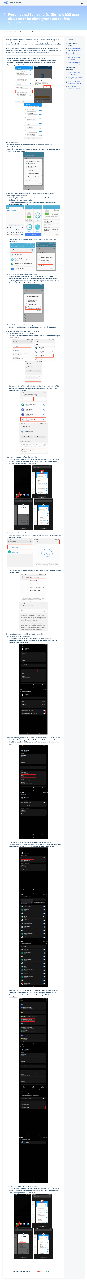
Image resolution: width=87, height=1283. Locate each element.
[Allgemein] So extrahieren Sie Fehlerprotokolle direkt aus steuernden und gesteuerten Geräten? (75, 54)
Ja (48, 1271)
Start (5, 32)
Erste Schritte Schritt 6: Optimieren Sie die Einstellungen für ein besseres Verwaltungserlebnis (74, 73)
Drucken (70, 39)
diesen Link (34, 53)
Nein (39, 1271)
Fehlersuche (34, 32)
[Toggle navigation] (81, 2)
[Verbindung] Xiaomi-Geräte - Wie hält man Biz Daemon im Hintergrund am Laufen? (75, 78)
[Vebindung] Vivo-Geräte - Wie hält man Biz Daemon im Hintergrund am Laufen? (75, 87)
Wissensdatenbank (14, 32)
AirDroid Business (25, 32)
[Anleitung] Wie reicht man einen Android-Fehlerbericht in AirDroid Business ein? (74, 58)
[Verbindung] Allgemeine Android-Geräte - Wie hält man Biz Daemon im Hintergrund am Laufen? (74, 82)
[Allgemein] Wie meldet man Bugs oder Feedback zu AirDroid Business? (75, 49)
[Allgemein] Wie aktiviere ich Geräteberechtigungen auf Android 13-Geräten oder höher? (74, 63)
